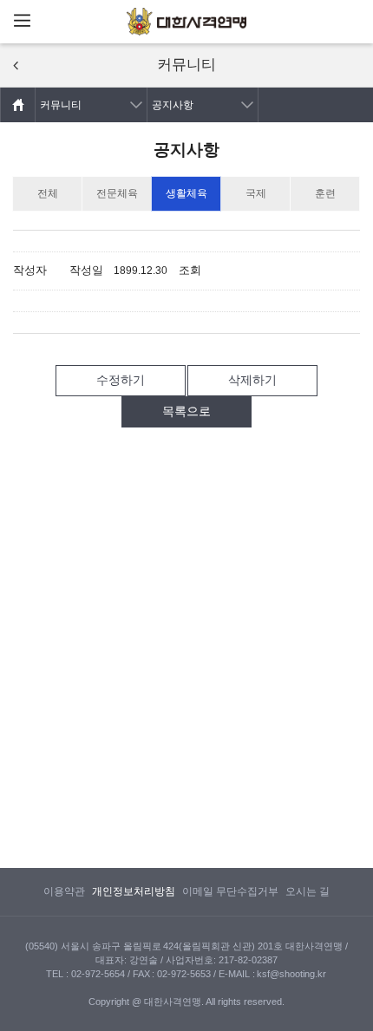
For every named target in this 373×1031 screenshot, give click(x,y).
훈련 (325, 193)
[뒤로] (15, 65)
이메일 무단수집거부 (230, 891)
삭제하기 (252, 380)
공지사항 (172, 105)
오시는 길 (307, 891)
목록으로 (186, 411)
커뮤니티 (61, 105)
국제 (255, 193)
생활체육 (186, 193)
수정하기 (120, 380)
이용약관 (64, 891)
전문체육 (117, 193)
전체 (47, 193)
